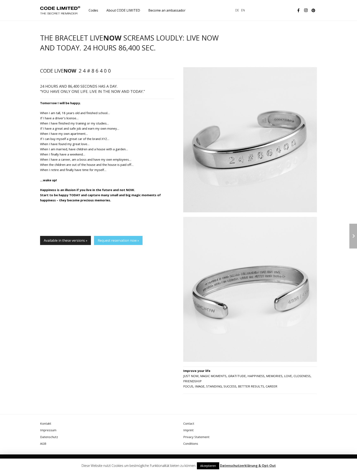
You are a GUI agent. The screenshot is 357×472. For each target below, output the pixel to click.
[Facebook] (298, 10)
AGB (43, 443)
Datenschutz (49, 437)
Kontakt (45, 423)
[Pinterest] (313, 10)
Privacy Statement (196, 437)
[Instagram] (305, 10)
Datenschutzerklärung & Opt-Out (248, 465)
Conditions (190, 443)
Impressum (48, 430)
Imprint (188, 430)
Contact (188, 423)
